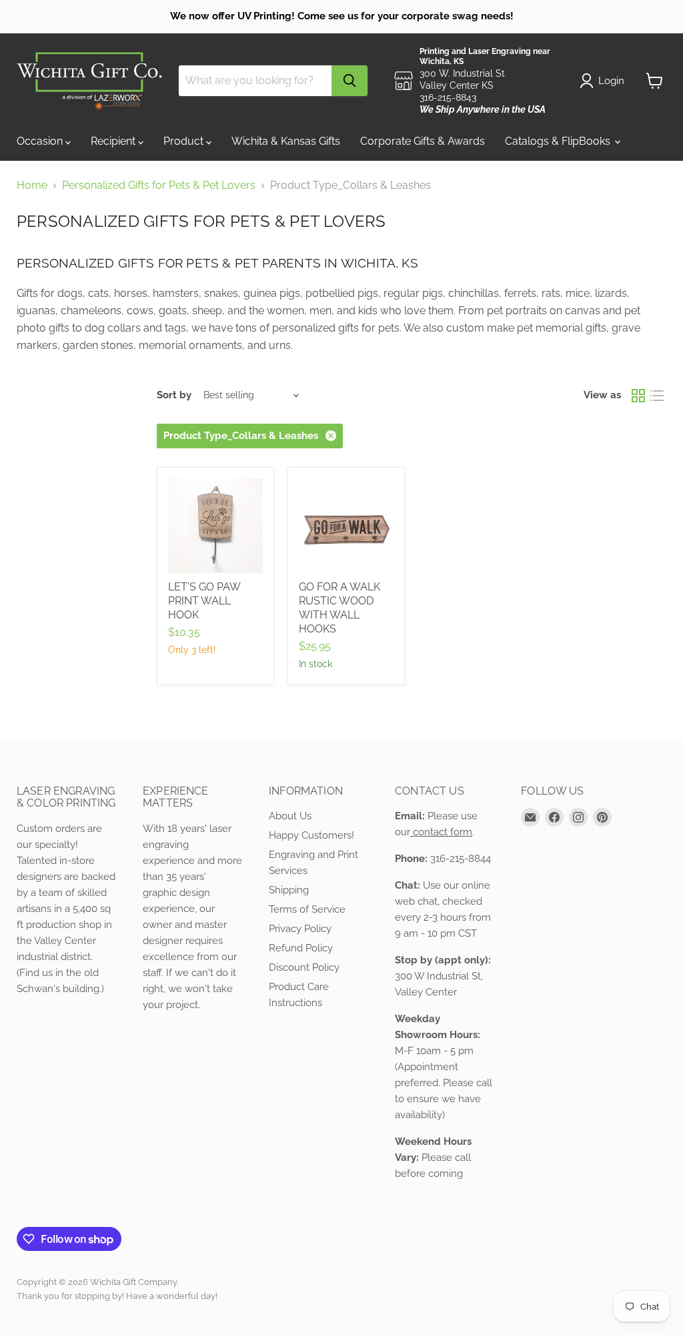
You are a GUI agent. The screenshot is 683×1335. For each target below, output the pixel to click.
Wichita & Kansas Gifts (285, 141)
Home (32, 185)
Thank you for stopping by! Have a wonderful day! (117, 1296)
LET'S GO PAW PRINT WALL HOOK (204, 600)
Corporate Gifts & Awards (422, 141)
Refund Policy (301, 948)
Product (184, 141)
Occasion (41, 141)
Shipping (289, 890)
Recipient (114, 141)
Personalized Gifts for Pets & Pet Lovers (158, 185)
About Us (290, 816)
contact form (441, 832)
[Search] (349, 80)
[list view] (657, 395)
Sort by (174, 395)
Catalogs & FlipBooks (559, 141)
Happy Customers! (311, 835)
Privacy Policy (300, 929)
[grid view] (638, 395)
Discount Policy (304, 967)
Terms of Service (307, 909)
